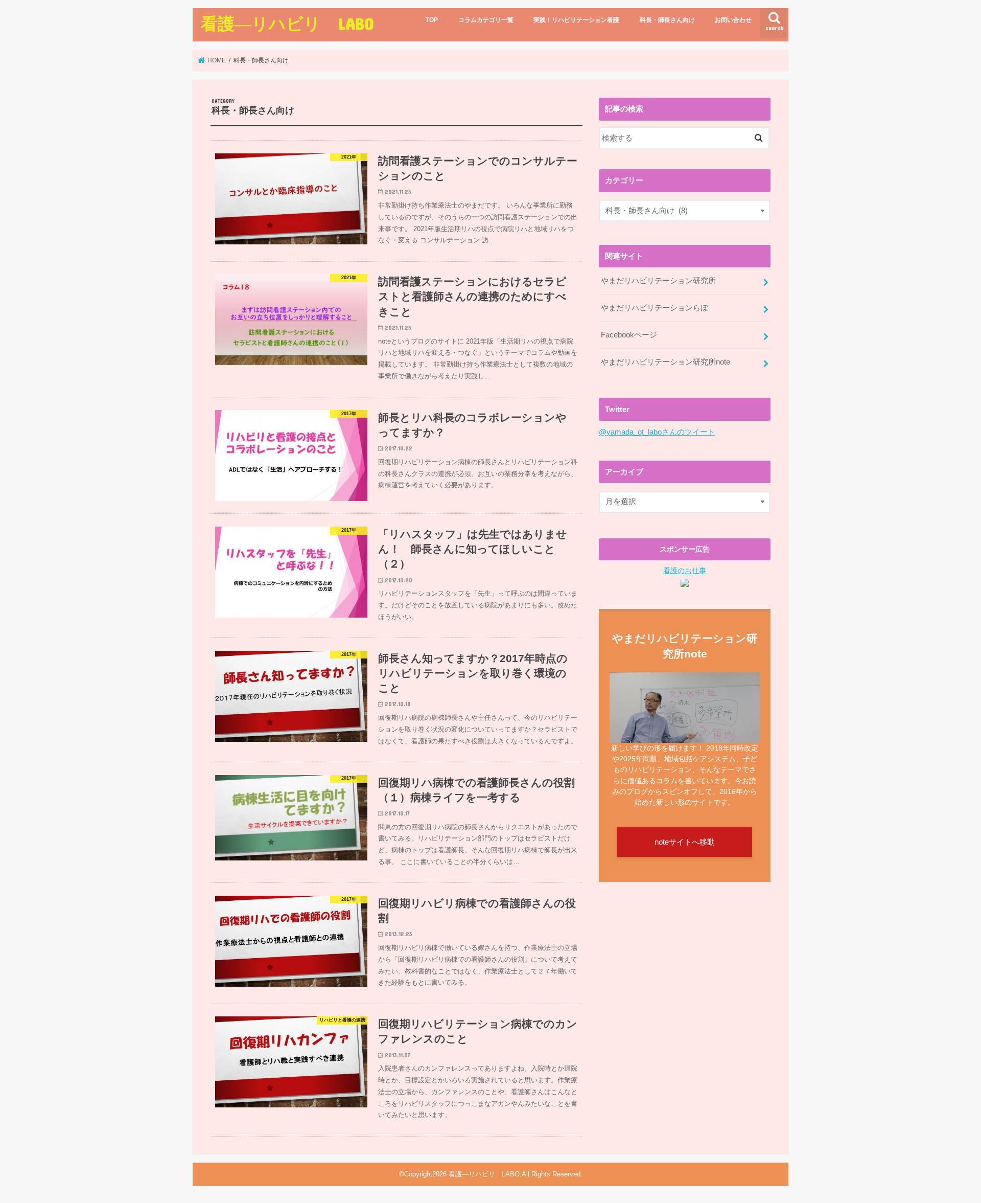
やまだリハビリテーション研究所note (665, 362)
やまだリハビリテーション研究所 (658, 281)
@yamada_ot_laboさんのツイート (657, 432)
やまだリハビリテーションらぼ (654, 308)
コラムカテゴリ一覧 (485, 20)
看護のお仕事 (684, 570)
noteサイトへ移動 (685, 841)
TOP (432, 20)
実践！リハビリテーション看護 (576, 20)
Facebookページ (629, 335)
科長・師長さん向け (667, 20)
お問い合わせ (733, 20)
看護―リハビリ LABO (287, 23)
